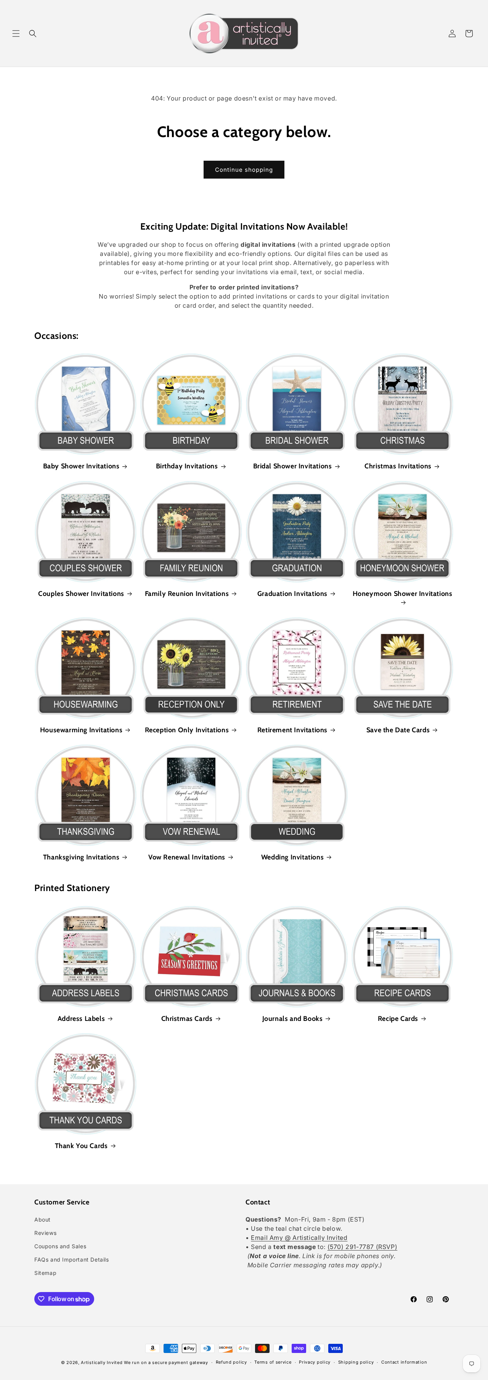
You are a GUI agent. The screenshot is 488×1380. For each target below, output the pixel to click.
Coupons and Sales (60, 1246)
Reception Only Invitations (187, 730)
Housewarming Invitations (81, 730)
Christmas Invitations (398, 466)
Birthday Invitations (187, 466)
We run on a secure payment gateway (166, 1362)
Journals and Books (292, 1018)
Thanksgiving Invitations (81, 857)
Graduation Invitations (292, 593)
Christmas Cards (187, 1018)
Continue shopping (244, 169)
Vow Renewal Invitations (186, 857)
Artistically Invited (101, 1362)
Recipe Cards (398, 1018)
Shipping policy (356, 1362)
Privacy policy (315, 1362)
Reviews (45, 1233)
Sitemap (45, 1273)
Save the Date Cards (398, 730)
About (42, 1219)
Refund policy (231, 1362)
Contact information (404, 1362)
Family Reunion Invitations (187, 593)
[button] (16, 33)
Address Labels (81, 1018)
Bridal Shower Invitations (292, 466)
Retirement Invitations (292, 730)
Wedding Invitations (292, 857)
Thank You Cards (81, 1146)
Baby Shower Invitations (81, 466)
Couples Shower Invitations (81, 593)
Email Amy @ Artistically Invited (299, 1237)
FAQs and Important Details (71, 1259)
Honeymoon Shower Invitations (403, 593)
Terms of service (272, 1362)
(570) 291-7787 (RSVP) (362, 1247)
